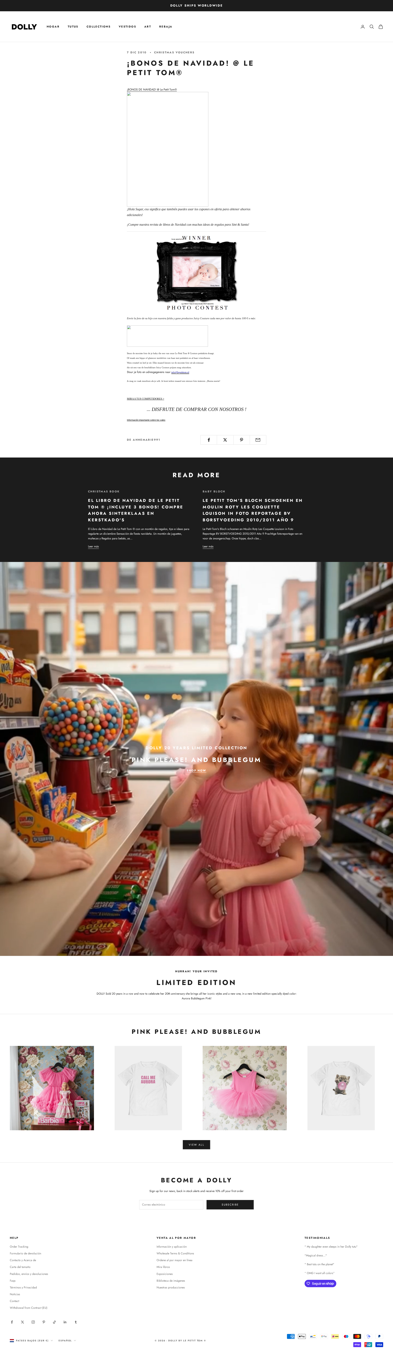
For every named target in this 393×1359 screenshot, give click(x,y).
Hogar (53, 27)
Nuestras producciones (171, 1287)
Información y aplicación (172, 1247)
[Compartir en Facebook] (209, 439)
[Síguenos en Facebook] (12, 1322)
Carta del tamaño (20, 1267)
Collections (99, 27)
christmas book (104, 491)
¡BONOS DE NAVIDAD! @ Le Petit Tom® (152, 89)
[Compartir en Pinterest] (242, 439)
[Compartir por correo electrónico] (258, 439)
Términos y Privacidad (23, 1287)
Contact (14, 1301)
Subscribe (230, 1205)
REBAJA (165, 27)
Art (147, 27)
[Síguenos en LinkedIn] (65, 1322)
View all (196, 1145)
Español (65, 1340)
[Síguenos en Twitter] (22, 1322)
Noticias (15, 1294)
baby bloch (214, 491)
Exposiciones (165, 1274)
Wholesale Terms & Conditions (175, 1253)
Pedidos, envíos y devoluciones (29, 1274)
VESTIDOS (127, 27)
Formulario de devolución (25, 1253)
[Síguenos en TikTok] (54, 1322)
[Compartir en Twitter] (225, 439)
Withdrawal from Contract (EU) (28, 1308)
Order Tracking (19, 1247)
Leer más (93, 546)
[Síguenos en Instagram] (33, 1322)
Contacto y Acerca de (23, 1260)
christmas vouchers (174, 52)
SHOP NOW (196, 770)
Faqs (13, 1281)
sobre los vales (146, 420)
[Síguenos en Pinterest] (44, 1322)
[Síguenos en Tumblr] (76, 1322)
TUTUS (73, 27)
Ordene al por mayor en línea (174, 1260)
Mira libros (163, 1267)
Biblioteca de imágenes (171, 1281)
